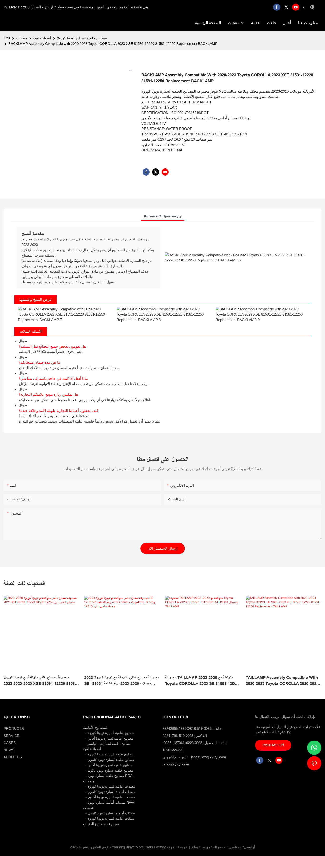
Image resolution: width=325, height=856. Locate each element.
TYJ (7, 38)
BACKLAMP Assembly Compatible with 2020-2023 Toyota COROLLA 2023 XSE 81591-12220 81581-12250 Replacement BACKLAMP (112, 44)
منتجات (21, 38)
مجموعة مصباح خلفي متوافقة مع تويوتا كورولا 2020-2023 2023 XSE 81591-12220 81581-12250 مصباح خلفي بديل (41, 681)
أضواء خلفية (42, 38)
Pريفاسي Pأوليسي (240, 847)
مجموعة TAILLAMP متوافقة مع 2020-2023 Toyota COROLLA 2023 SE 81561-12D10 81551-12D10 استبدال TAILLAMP (202, 681)
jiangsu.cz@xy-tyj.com (208, 757)
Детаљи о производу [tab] (163, 216)
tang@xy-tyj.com (175, 764)
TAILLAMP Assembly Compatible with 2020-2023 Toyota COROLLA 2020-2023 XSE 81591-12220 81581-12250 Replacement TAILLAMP (282, 681)
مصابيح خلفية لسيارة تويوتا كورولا (82, 38)
